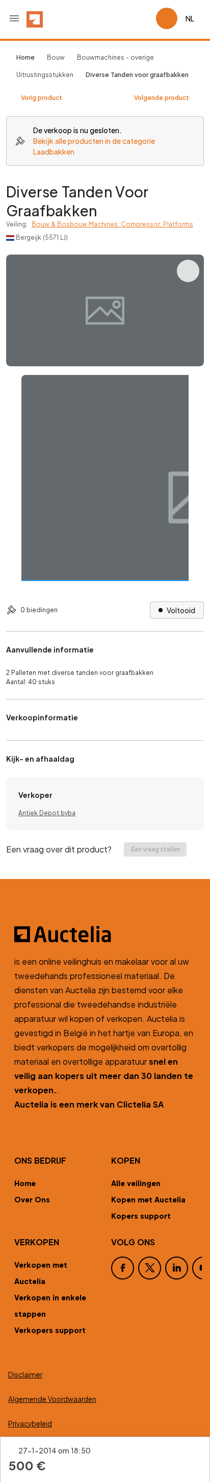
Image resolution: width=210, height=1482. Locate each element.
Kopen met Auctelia (148, 1199)
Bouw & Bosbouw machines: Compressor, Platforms (112, 224)
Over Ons (32, 1199)
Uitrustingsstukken (44, 75)
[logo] (35, 18)
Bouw (56, 57)
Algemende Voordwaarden (52, 1399)
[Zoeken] (119, 18)
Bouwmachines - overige (115, 57)
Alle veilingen (136, 1183)
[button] (14, 18)
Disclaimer (25, 1374)
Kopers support (141, 1215)
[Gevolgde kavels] (144, 18)
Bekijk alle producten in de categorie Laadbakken (94, 146)
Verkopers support (50, 1330)
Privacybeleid (30, 1423)
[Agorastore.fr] (105, 934)
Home (25, 1183)
